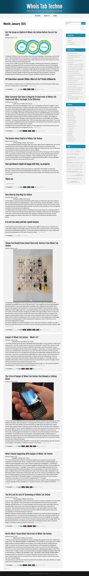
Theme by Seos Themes (54, 573)
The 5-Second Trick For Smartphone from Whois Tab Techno (75, 93)
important (82, 162)
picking (77, 167)
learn (81, 165)
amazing (69, 150)
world (78, 182)
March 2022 (71, 115)
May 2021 (70, 133)
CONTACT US (47, 16)
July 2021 (70, 130)
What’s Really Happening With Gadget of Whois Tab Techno (28, 453)
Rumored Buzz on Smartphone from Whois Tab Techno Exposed (75, 84)
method (68, 167)
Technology (15, 89)
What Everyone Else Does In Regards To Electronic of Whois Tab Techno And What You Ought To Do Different (30, 98)
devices (24, 329)
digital (25, 89)
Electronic (15, 131)
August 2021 (71, 128)
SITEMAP (55, 16)
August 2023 (71, 108)
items (79, 165)
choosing (81, 150)
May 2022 (70, 111)
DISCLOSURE (37, 16)
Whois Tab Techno (44, 6)
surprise (68, 175)
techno (29, 89)
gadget (23, 368)
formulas (73, 160)
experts (69, 160)
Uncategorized (71, 44)
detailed (74, 151)
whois (33, 89)
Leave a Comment (40, 89)
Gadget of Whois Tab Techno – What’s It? (21, 337)
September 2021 (72, 126)
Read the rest (32, 85)
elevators (78, 157)
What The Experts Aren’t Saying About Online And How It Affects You (75, 75)
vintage (68, 182)
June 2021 (70, 131)
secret (77, 169)
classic (68, 151)
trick (31, 446)
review (72, 169)
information (74, 165)
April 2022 (70, 113)
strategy (80, 172)
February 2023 (72, 110)
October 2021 (71, 124)
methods (72, 167)
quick (80, 167)
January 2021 (71, 140)
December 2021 (72, 120)
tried (80, 178)
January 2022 (71, 119)
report (69, 169)
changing (77, 150)
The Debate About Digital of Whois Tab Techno (23, 138)
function (77, 160)
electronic (25, 130)
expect (82, 157)
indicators (69, 165)
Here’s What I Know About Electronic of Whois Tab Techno (28, 533)
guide (74, 162)
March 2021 (71, 137)
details (78, 152)
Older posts (6, 569)
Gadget (14, 368)
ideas (78, 162)
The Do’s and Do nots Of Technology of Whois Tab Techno (27, 494)
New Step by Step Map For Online (18, 194)
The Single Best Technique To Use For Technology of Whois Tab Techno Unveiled (75, 69)
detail (71, 151)
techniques (73, 175)
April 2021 (70, 135)
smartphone (72, 172)
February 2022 (72, 117)
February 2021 (72, 139)
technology (30, 526)
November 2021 (72, 122)
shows (80, 169)
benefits (72, 150)
